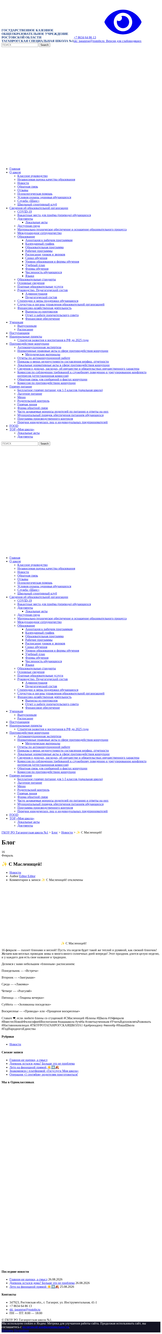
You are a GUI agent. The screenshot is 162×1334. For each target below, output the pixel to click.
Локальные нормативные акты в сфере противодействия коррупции (63, 365)
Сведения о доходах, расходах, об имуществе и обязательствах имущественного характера (78, 368)
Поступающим (19, 333)
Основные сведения (30, 283)
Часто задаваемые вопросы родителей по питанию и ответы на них (62, 411)
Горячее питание (20, 386)
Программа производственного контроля (45, 418)
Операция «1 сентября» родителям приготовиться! (43, 1074)
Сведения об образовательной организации (38, 208)
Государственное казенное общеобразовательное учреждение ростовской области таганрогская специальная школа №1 (38, 36)
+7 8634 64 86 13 (85, 37)
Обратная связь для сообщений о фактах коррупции (52, 379)
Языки (29, 276)
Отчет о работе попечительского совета (52, 315)
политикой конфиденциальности (45, 1327)
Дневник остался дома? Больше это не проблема (42, 1063)
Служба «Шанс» (28, 201)
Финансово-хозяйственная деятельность (44, 308)
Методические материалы (42, 354)
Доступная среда (28, 226)
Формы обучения (36, 268)
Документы (25, 218)
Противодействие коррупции (29, 343)
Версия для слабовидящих (123, 41)
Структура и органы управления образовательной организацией (61, 304)
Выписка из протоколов (41, 311)
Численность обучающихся (43, 272)
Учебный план (35, 265)
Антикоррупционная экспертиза (39, 347)
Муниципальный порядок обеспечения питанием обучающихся (60, 415)
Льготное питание (29, 393)
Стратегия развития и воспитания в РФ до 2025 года (53, 340)
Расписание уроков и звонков (45, 254)
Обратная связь (27, 186)
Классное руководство (32, 176)
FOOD (13, 425)
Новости (23, 183)
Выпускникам (27, 325)
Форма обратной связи (32, 408)
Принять (7, 1330)
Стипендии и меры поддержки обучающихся (47, 301)
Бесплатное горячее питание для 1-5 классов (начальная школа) (60, 390)
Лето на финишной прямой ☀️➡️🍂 (34, 1067)
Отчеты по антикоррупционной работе (43, 358)
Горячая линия (27, 404)
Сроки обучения (36, 258)
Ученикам (16, 322)
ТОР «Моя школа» (21, 429)
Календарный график (39, 243)
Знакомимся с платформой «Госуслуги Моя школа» (44, 1071)
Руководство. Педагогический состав (42, 290)
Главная (14, 168)
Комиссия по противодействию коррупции (46, 383)
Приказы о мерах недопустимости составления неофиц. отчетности (63, 361)
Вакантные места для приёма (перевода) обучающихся (54, 215)
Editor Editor (27, 876)
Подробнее (21, 1330)
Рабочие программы (39, 251)
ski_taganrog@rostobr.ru (89, 41)
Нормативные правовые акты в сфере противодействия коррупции (62, 350)
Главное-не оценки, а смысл (28, 1060)
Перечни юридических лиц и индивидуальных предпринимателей (62, 422)
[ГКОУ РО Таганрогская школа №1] (81, 162)
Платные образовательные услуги (40, 286)
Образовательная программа (44, 247)
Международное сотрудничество (39, 233)
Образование (26, 236)
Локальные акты (36, 222)
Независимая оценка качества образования (46, 179)
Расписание (25, 329)
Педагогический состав (41, 297)
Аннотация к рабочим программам (49, 240)
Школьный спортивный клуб (37, 204)
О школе (15, 172)
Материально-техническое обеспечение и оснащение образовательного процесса (72, 229)
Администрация (36, 293)
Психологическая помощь (34, 193)
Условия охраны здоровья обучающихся (44, 197)
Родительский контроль (33, 400)
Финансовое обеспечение (42, 318)
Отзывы (22, 190)
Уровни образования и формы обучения (52, 261)
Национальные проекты (25, 336)
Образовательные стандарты (36, 279)
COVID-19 (24, 211)
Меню (21, 397)
